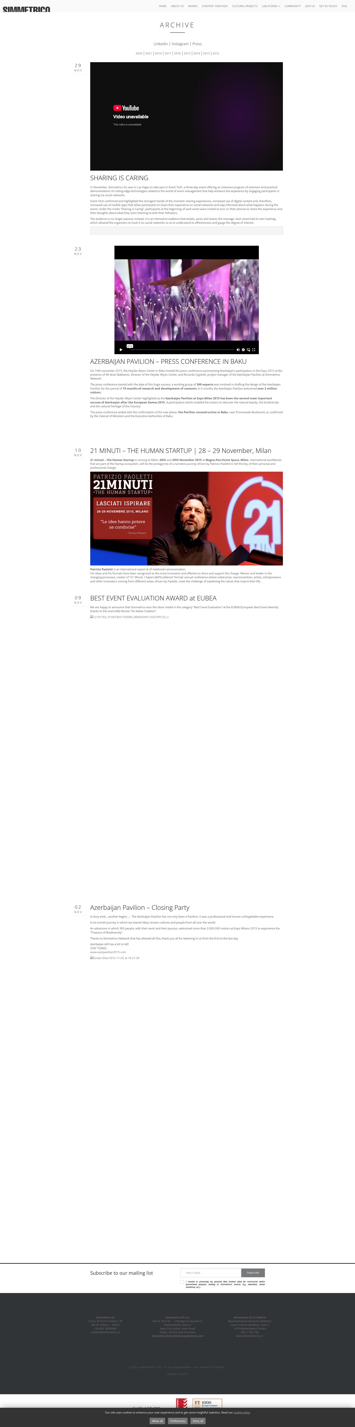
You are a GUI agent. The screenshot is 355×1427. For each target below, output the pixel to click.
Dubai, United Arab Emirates (177, 1332)
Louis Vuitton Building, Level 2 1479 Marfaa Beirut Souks (249, 1326)
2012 (216, 53)
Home (163, 6)
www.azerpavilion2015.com (108, 952)
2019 (158, 53)
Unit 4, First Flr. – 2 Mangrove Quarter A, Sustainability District (177, 1323)
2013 (206, 53)
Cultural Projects (245, 6)
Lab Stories (270, 6)
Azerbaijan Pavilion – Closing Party (139, 907)
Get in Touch (328, 6)
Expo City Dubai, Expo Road (177, 1328)
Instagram (180, 44)
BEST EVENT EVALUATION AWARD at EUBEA (153, 598)
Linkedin (161, 44)
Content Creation (215, 6)
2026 (139, 53)
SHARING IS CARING (119, 177)
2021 (148, 53)
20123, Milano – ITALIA (105, 1325)
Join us (310, 6)
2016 (177, 53)
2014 (196, 53)
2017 (168, 53)
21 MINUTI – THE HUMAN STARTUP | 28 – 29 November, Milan (180, 450)
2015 (187, 53)
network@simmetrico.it (105, 1332)
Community (293, 6)
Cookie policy (177, 1374)
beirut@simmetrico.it (249, 1336)
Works (192, 6)
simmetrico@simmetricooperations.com (177, 1336)
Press (197, 44)
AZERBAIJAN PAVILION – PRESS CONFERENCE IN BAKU (168, 361)
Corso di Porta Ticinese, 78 (105, 1321)
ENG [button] (345, 6)
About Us (177, 6)
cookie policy (242, 1412)
